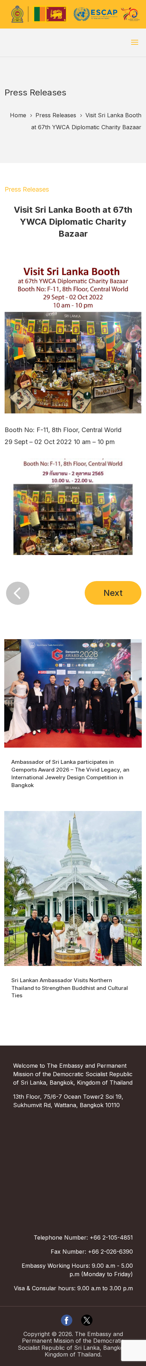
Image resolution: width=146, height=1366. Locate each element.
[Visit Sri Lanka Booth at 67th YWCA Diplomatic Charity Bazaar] (73, 555)
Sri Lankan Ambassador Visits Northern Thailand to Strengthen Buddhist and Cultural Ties (69, 988)
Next (113, 593)
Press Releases (27, 189)
